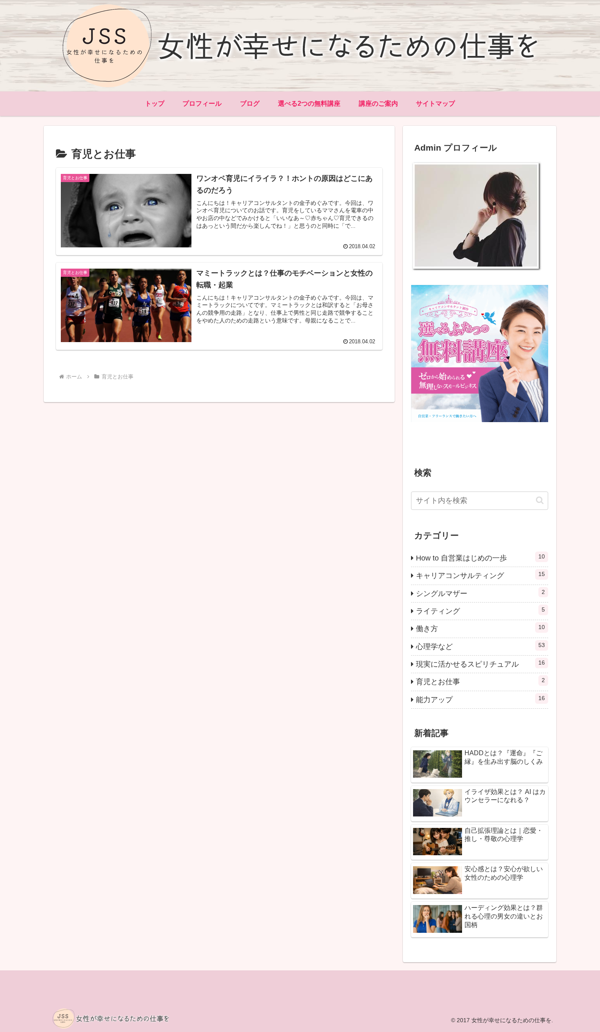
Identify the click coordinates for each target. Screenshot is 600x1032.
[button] (540, 500)
